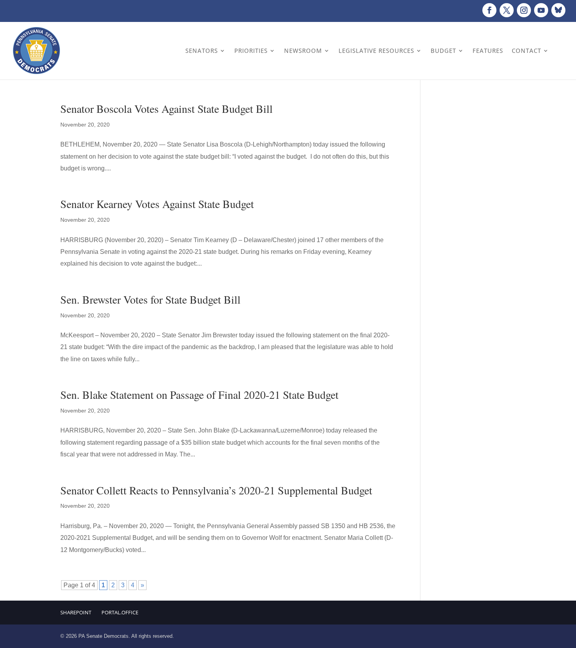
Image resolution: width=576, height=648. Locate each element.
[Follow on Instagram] (524, 10)
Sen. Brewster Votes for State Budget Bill (150, 299)
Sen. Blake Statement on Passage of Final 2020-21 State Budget (199, 394)
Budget (443, 50)
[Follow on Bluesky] (558, 10)
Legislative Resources (376, 50)
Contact (526, 50)
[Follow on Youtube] (541, 10)
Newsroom (303, 50)
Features (488, 50)
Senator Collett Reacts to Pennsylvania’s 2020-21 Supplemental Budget (216, 490)
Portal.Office (119, 612)
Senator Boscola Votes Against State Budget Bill (166, 108)
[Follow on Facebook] (489, 10)
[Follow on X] (507, 10)
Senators (201, 50)
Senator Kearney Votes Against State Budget (157, 203)
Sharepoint (75, 612)
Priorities (251, 50)
